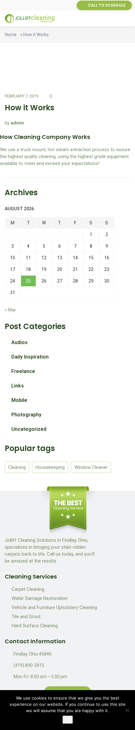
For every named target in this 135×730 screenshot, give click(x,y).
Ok (67, 719)
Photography (26, 415)
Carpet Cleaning (28, 589)
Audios (19, 342)
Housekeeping (50, 467)
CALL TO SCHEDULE (107, 5)
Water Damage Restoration (40, 598)
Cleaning (17, 467)
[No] (127, 710)
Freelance (23, 371)
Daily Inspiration (30, 357)
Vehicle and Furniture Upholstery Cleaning (54, 607)
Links (17, 386)
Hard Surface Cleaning (35, 625)
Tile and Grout (26, 616)
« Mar (10, 310)
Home (11, 34)
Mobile (19, 400)
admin (17, 123)
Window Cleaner (91, 467)
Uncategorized (28, 429)
